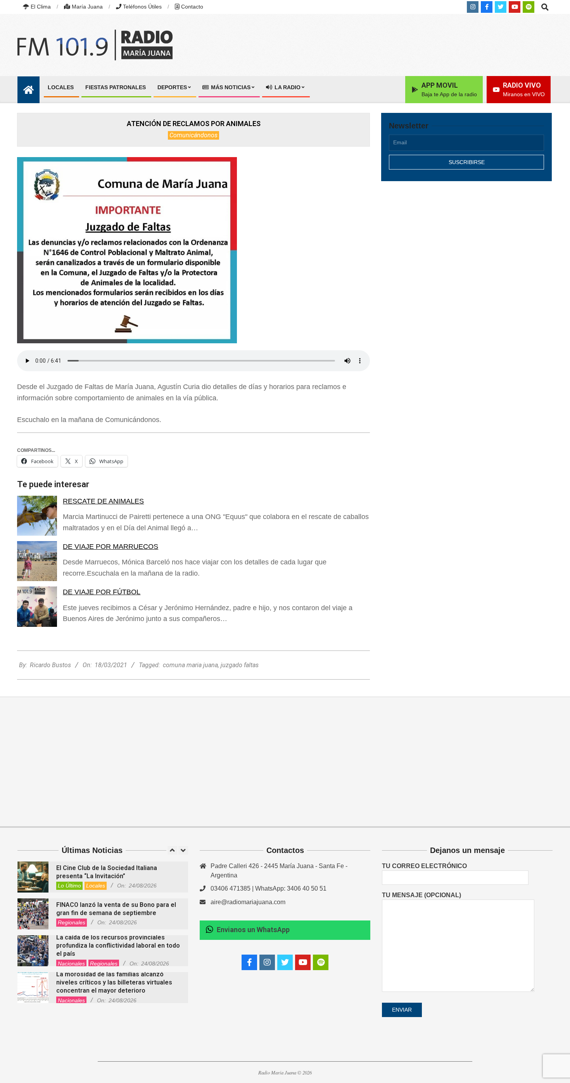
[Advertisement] (466, 255)
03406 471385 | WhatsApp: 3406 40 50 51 (268, 888)
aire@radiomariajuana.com (248, 902)
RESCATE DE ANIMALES (103, 501)
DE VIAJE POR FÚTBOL (101, 592)
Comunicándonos (193, 135)
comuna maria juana (190, 665)
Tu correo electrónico (424, 866)
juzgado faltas (240, 665)
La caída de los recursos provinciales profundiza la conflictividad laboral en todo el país (118, 946)
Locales (95, 885)
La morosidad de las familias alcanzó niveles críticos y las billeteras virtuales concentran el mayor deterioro (114, 983)
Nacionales (71, 963)
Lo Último (69, 885)
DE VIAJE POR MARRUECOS (110, 546)
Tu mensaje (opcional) (421, 895)
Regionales (71, 922)
